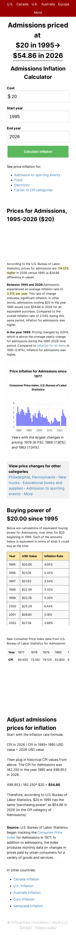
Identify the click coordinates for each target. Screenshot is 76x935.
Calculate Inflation (38, 152)
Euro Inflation (23, 899)
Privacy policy (46, 927)
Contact (26, 927)
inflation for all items (51, 345)
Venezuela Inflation (28, 906)
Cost (11, 88)
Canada (22, 4)
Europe (63, 4)
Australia (48, 4)
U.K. (35, 4)
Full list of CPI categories (33, 190)
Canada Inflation (26, 879)
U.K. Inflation (23, 886)
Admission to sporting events (37, 175)
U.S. (10, 4)
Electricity (22, 185)
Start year (15, 108)
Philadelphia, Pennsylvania (32, 477)
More (38, 12)
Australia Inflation (27, 893)
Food (18, 180)
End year (14, 128)
